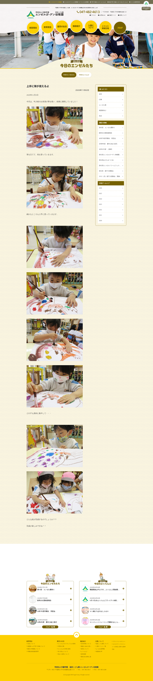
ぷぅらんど (98, 2)
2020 (100, 220)
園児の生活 (62, 26)
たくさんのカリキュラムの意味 (66, 643)
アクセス (93, 15)
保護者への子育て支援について (36, 646)
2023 (100, 204)
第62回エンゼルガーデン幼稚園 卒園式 (111, 154)
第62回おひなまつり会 (106, 160)
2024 (100, 199)
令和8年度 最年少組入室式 (108, 144)
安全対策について (86, 643)
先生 (100, 116)
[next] (149, 560)
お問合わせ (102, 15)
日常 (100, 94)
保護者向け (102, 110)
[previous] (3, 560)
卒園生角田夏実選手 (33, 651)
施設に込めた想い (86, 646)
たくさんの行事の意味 (64, 649)
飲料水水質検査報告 (105, 133)
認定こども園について (102, 643)
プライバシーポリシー (119, 641)
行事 (100, 99)
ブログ (120, 28)
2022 (100, 210)
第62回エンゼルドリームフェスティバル (111, 165)
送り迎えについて (63, 651)
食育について (85, 649)
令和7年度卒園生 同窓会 (107, 138)
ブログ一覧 (49, 627)
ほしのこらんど (118, 2)
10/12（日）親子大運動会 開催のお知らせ (111, 176)
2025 (100, 193)
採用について (123, 15)
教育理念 (47, 27)
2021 (100, 215)
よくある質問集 (100, 649)
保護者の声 (99, 651)
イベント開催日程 (105, 27)
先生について (31, 643)
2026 (100, 188)
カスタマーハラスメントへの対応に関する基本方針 (119, 646)
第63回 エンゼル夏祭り (107, 127)
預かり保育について (63, 654)
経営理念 (33, 28)
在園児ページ (112, 15)
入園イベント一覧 (101, 646)
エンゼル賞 (102, 105)
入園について (91, 27)
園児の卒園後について (33, 649)
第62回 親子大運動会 (106, 171)
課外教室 (83, 654)
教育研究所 (135, 2)
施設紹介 (76, 26)
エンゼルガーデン (56, 2)
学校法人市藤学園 (76, 667)
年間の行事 (61, 646)
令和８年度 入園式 (105, 149)
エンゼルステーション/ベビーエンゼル (76, 2)
